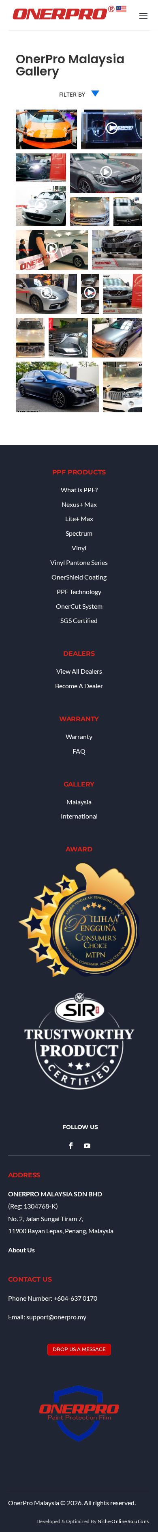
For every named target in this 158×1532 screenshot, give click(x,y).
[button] (46, 129)
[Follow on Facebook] (70, 1145)
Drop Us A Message (79, 1349)
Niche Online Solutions (123, 1521)
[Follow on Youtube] (87, 1145)
